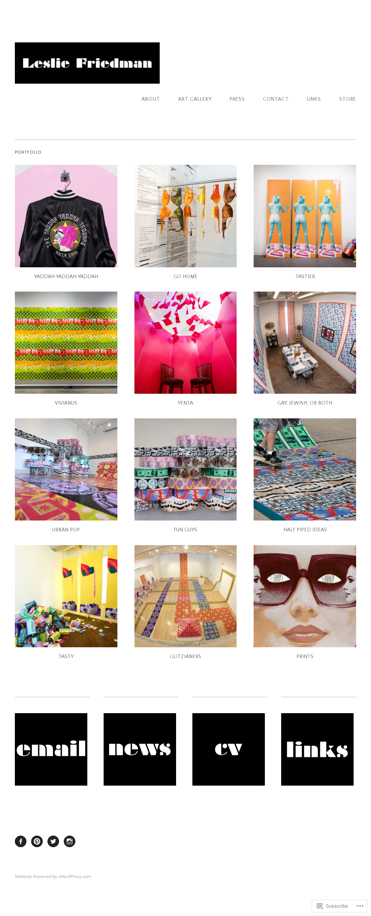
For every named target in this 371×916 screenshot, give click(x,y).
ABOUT (151, 99)
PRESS (237, 99)
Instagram (69, 841)
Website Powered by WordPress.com (53, 876)
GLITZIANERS (185, 657)
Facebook (20, 841)
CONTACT (276, 99)
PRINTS (304, 657)
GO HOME (185, 277)
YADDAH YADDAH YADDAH (66, 277)
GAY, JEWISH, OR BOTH (305, 403)
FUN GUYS (185, 530)
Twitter (53, 841)
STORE (347, 99)
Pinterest (37, 841)
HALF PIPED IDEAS (305, 530)
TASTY (66, 657)
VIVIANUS (66, 403)
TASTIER (305, 277)
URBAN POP (66, 530)
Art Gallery (195, 99)
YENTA (185, 403)
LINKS (314, 99)
